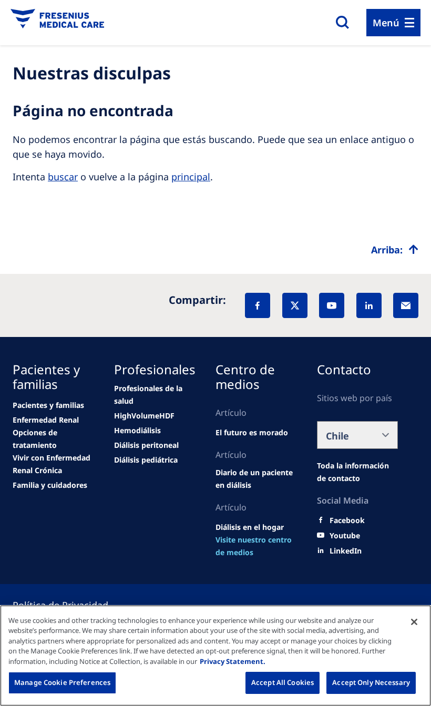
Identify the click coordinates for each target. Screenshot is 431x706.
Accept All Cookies (282, 682)
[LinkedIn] (369, 305)
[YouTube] (331, 305)
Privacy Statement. (232, 661)
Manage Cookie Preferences (62, 682)
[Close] (414, 621)
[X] (294, 305)
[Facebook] (257, 305)
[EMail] (405, 305)
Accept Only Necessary (371, 682)
